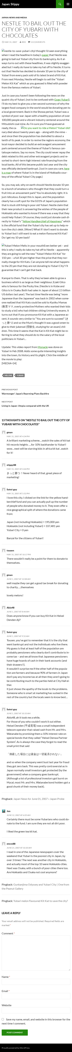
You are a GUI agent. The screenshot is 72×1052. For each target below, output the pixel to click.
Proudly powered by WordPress (16, 1048)
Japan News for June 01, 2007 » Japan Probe (38, 798)
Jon (8, 811)
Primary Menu (68, 4)
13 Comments (38, 42)
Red (24, 42)
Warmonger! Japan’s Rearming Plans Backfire (25, 391)
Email (6, 991)
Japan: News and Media (14, 17)
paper (45, 54)
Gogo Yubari (61, 99)
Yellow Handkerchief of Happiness (42, 221)
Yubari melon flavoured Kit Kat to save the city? (40, 900)
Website (6, 1005)
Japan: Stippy (10, 4)
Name (6, 976)
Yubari (20, 375)
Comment (8, 933)
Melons (8, 375)
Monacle (43, 347)
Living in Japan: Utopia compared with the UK (25, 403)
